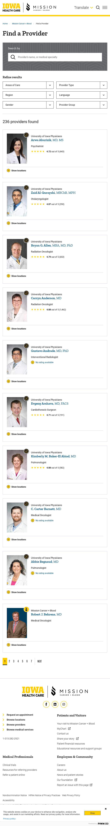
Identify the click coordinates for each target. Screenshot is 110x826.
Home (5, 24)
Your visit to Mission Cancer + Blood (76, 723)
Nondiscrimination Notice (15, 795)
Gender (9, 104)
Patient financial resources (71, 743)
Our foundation (65, 779)
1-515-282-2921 (11, 738)
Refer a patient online (14, 774)
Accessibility (8, 800)
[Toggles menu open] (104, 7)
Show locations (18, 170)
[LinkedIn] (55, 704)
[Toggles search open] (99, 7)
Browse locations (16, 719)
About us (61, 769)
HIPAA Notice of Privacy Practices (44, 795)
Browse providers (16, 724)
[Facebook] (46, 704)
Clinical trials (9, 765)
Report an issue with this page (73, 785)
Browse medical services (20, 729)
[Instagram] (63, 704)
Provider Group (67, 104)
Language (64, 95)
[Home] (29, 7)
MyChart (62, 728)
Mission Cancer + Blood (22, 24)
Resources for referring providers (20, 769)
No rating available (44, 362)
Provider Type (66, 85)
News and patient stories (70, 774)
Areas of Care (13, 85)
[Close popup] (106, 809)
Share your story (66, 738)
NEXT (39, 661)
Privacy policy (9, 819)
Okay (92, 813)
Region (9, 95)
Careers (61, 765)
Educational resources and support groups (79, 748)
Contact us (63, 733)
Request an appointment (20, 714)
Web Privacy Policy (71, 795)
